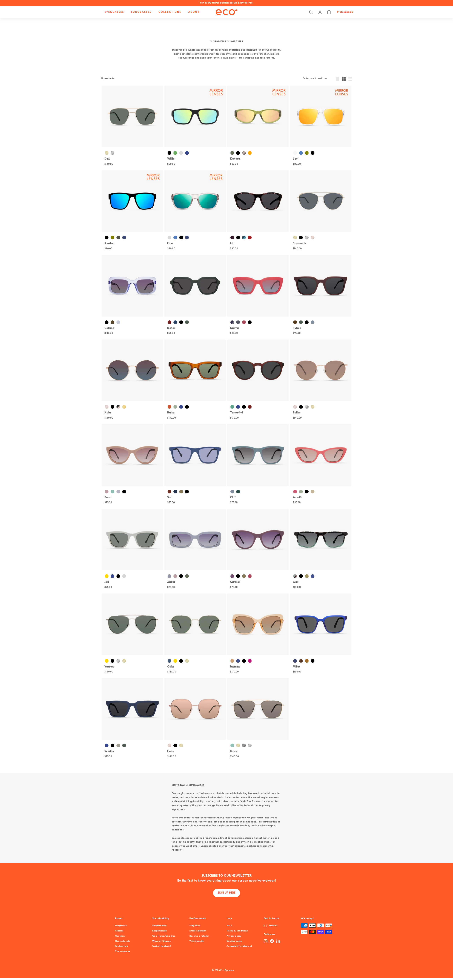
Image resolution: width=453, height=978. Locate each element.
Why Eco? (194, 926)
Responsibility (159, 931)
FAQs (229, 926)
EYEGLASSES (114, 12)
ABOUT (194, 12)
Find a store (121, 946)
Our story (120, 936)
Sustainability (159, 926)
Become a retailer (199, 936)
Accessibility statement (239, 946)
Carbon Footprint (161, 946)
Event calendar (197, 931)
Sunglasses (121, 926)
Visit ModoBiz (196, 941)
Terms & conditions (237, 931)
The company (122, 951)
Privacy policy (233, 936)
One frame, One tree (163, 936)
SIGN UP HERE (226, 892)
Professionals (345, 12)
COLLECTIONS (169, 12)
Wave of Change (161, 941)
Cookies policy (234, 941)
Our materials (122, 941)
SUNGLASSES (141, 12)
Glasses (119, 931)
